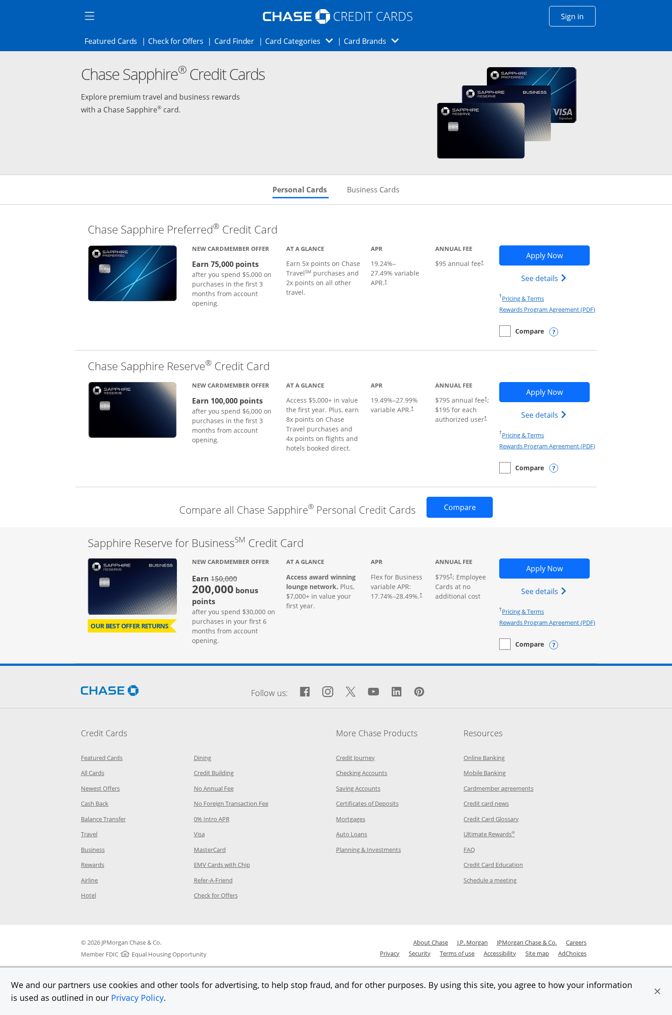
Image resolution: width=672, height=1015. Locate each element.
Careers (576, 942)
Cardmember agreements (498, 788)
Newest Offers (100, 788)
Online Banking (484, 758)
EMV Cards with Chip (222, 865)
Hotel (88, 895)
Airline (89, 880)
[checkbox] (521, 331)
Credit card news (486, 803)
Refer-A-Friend (213, 880)
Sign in (578, 16)
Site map (537, 953)
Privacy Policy (137, 997)
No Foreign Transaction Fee (231, 803)
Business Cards (373, 190)
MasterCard (210, 849)
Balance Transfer (103, 819)
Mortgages (350, 819)
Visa (199, 834)
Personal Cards (300, 190)
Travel (89, 834)
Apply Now (557, 255)
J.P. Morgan (472, 942)
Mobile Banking (485, 773)
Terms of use (457, 953)
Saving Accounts (358, 788)
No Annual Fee (214, 788)
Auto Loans (351, 834)
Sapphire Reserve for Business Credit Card (196, 542)
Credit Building (214, 773)
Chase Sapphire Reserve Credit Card (179, 365)
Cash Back (94, 803)
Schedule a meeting (490, 880)
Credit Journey (355, 758)
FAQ (469, 849)
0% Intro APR (211, 819)
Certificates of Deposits (367, 803)
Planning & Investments (368, 849)
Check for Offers (178, 41)
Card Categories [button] (301, 41)
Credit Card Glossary (491, 819)
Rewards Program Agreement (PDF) (547, 309)
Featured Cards (114, 41)
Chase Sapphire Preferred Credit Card (182, 229)
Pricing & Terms (523, 298)
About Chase (430, 942)
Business (93, 849)
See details (545, 278)
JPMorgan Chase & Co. (527, 942)
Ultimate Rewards (489, 834)
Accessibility (500, 953)
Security (420, 953)
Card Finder (237, 41)
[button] (657, 991)
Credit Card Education (493, 865)
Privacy (390, 953)
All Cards (92, 773)
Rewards (92, 865)
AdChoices (572, 953)
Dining (202, 758)
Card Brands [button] (374, 41)
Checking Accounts (361, 773)
